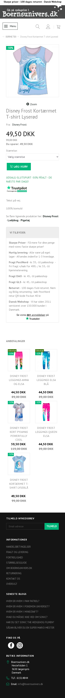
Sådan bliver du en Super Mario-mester (30, 627)
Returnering (13, 573)
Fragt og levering (17, 552)
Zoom (33, 104)
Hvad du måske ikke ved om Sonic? (26, 617)
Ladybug (13, 220)
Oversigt (11, 583)
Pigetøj (25, 220)
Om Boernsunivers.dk (19, 568)
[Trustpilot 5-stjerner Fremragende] (17, 188)
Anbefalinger (15, 341)
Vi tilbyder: (18, 232)
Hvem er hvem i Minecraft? (22, 611)
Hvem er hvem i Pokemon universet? (28, 606)
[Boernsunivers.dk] (32, 11)
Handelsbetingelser (18, 546)
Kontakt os (13, 578)
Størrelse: (12, 150)
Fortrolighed (14, 557)
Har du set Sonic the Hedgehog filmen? (30, 622)
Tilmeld (51, 526)
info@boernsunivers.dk (30, 684)
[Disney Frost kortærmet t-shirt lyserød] (32, 70)
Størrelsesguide (16, 562)
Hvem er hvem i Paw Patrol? (22, 601)
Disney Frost (19, 124)
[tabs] (36, 27)
